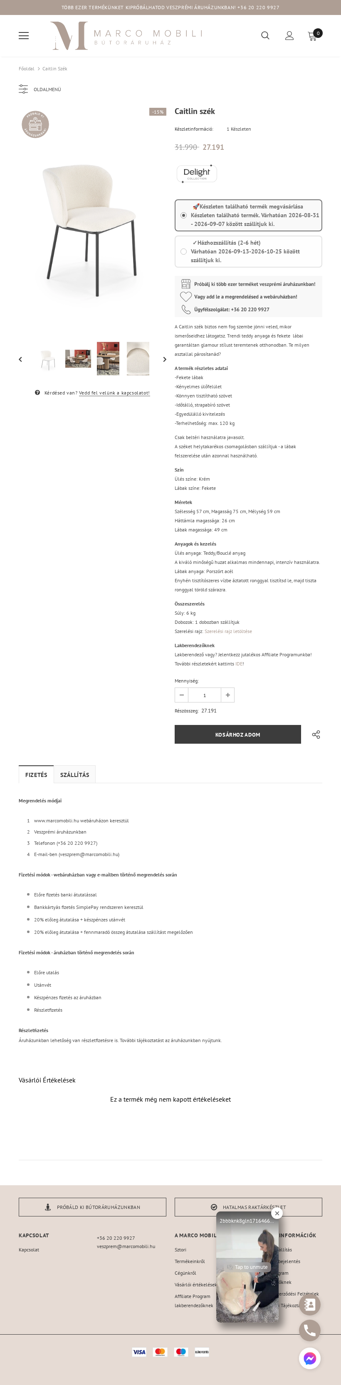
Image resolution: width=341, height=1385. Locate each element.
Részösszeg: (187, 710)
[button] (310, 1359)
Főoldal (27, 68)
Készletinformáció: (194, 129)
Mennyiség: (187, 681)
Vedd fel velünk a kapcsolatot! (114, 393)
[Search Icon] (265, 36)
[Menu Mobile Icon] (24, 36)
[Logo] (127, 36)
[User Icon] (289, 35)
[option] (92, 218)
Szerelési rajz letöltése (228, 631)
